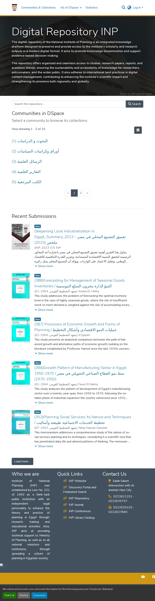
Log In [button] (137, 7)
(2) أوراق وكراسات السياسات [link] (35, 151)
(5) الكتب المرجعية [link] (26, 181)
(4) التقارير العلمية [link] (26, 171)
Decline (24, 595)
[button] (14, 7)
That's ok (9, 595)
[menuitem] (71, 7)
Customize (39, 595)
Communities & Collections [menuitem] (38, 7)
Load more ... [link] (22, 461)
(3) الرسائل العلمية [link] (27, 161)
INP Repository (79, 498)
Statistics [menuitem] (91, 7)
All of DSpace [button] (69, 7)
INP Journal (76, 505)
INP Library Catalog (82, 518)
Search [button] (136, 104)
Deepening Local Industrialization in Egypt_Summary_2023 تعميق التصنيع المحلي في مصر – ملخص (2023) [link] (80, 237)
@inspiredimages (142, 94)
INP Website (77, 481)
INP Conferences (80, 511)
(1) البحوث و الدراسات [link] (30, 141)
